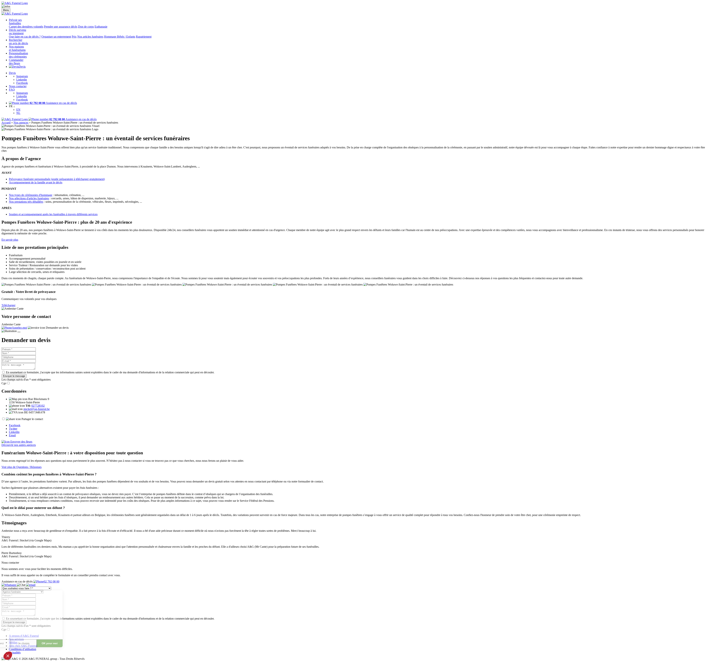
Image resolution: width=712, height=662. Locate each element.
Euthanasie (101, 26)
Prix (74, 36)
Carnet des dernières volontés (26, 26)
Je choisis (42, 643)
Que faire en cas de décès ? (25, 36)
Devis (22, 66)
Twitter (13, 428)
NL (18, 113)
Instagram (22, 76)
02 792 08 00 (51, 581)
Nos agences (21, 122)
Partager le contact (32, 419)
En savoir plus (9, 239)
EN (18, 109)
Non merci (17, 643)
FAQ (12, 89)
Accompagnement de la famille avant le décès (35, 182)
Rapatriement (143, 36)
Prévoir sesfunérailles (15, 21)
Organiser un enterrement (56, 36)
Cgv (3, 383)
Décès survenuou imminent (17, 31)
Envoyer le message (14, 376)
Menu (6, 10)
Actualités (15, 652)
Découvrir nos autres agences (18, 445)
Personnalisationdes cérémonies (18, 55)
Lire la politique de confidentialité (24, 631)
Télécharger (8, 305)
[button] (7, 655)
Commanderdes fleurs (16, 61)
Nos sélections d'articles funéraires (29, 198)
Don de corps (86, 26)
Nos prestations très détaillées (26, 201)
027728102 (38, 405)
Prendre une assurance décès (60, 26)
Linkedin (21, 79)
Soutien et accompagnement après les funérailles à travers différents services (53, 214)
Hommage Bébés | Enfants (119, 36)
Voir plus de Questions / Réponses (21, 467)
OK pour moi (69, 643)
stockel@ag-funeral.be (36, 409)
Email (12, 435)
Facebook (22, 82)
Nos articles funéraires (90, 36)
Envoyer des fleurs (21, 441)
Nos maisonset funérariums (17, 48)
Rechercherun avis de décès (18, 41)
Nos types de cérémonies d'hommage (30, 195)
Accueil (6, 122)
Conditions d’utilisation (22, 649)
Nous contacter (18, 86)
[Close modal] (18, 332)
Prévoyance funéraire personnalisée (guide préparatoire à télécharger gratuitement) (57, 179)
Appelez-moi (19, 327)
